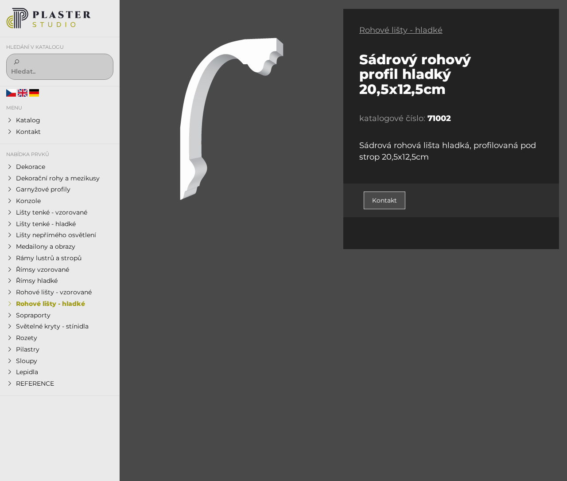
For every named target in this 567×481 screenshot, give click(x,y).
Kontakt (384, 200)
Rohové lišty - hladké (401, 30)
